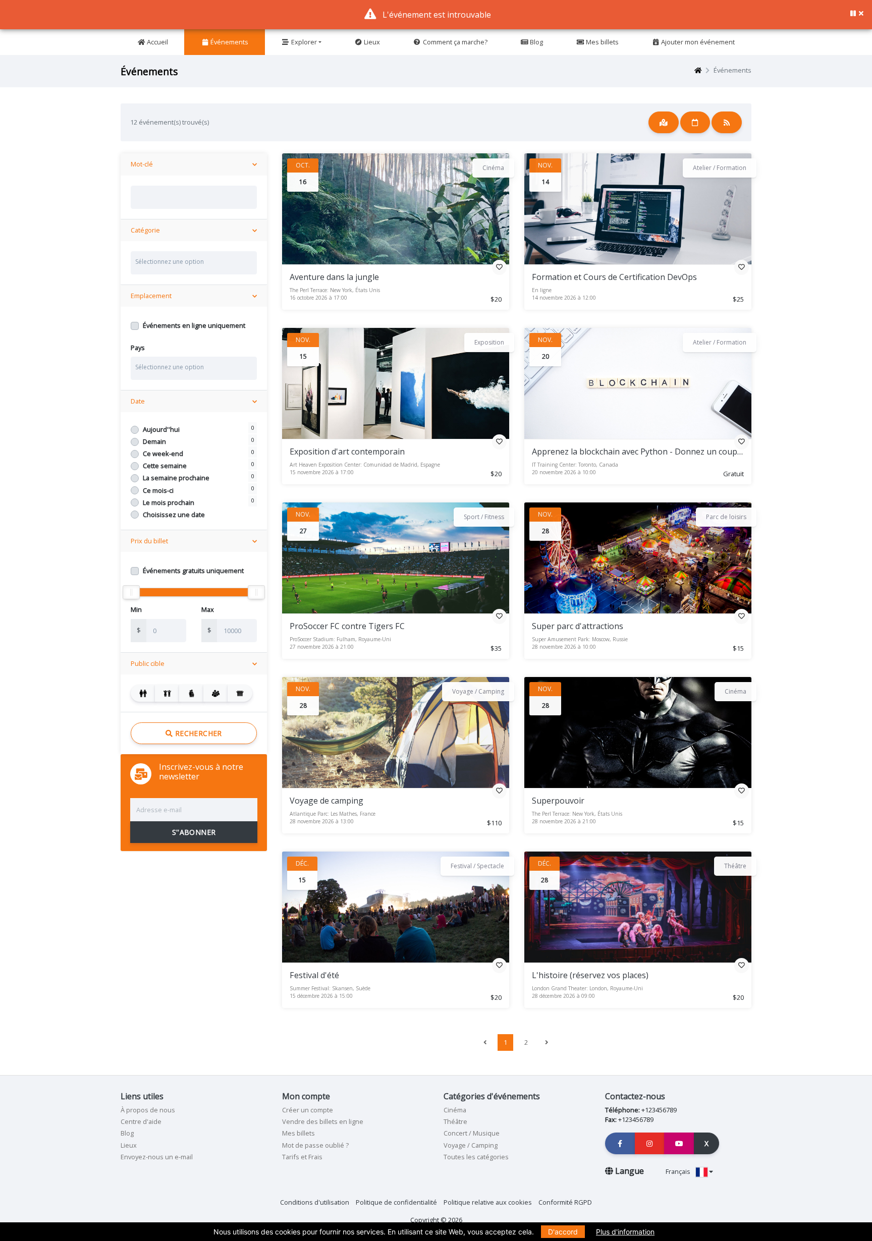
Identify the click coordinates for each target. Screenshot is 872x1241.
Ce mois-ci (158, 490)
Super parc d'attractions (577, 626)
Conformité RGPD (565, 1202)
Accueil (156, 41)
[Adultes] (143, 693)
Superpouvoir (558, 800)
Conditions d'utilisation (314, 1202)
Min (136, 609)
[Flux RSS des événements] (727, 122)
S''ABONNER (194, 832)
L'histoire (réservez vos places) (590, 975)
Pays (138, 347)
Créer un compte (307, 1109)
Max (207, 609)
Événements (228, 41)
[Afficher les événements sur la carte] (663, 122)
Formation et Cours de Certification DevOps (614, 277)
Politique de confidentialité (396, 1202)
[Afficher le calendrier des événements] (695, 122)
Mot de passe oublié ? (315, 1145)
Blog (535, 41)
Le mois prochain (168, 502)
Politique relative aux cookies (488, 1202)
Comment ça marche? (454, 41)
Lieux (371, 41)
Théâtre (455, 1121)
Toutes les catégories (476, 1156)
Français (679, 1171)
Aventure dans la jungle (334, 277)
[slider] (131, 592)
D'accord (563, 1231)
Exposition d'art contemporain (347, 451)
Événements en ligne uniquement (194, 325)
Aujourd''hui (161, 429)
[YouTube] (679, 1143)
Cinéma (455, 1109)
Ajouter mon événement (697, 41)
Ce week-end (163, 453)
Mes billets (601, 41)
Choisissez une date (174, 514)
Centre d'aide (141, 1121)
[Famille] (191, 693)
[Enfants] (167, 693)
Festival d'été (314, 975)
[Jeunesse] (240, 693)
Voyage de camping (326, 800)
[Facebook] (620, 1143)
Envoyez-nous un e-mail (157, 1156)
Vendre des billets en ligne (322, 1121)
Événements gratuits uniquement (193, 570)
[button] (861, 13)
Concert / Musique (472, 1133)
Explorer (303, 41)
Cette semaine (165, 465)
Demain (154, 441)
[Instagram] (650, 1143)
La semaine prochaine (176, 477)
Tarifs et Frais (302, 1156)
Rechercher (197, 733)
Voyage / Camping (471, 1145)
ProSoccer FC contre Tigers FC (347, 626)
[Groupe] (215, 693)
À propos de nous (148, 1109)
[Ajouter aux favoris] (499, 266)
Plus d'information (625, 1231)
